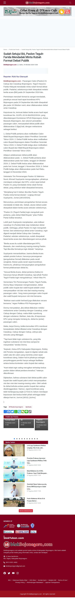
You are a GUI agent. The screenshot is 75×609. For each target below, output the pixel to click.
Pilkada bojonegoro (16, 407)
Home (5, 49)
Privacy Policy (20, 582)
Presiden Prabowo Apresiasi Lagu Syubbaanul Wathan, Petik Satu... (36, 460)
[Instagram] (17, 573)
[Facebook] (5, 573)
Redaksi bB (52, 580)
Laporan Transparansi (52, 582)
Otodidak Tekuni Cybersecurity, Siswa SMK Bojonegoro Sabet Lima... (37, 486)
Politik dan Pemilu (14, 49)
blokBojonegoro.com (10, 65)
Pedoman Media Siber (20, 580)
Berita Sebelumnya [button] (26, 511)
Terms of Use (62, 580)
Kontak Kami (42, 580)
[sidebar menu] (5, 2)
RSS (9, 580)
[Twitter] (9, 573)
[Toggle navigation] (70, 2)
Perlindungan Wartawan (35, 582)
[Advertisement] (37, 32)
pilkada (29, 407)
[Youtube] (13, 573)
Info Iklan (32, 580)
